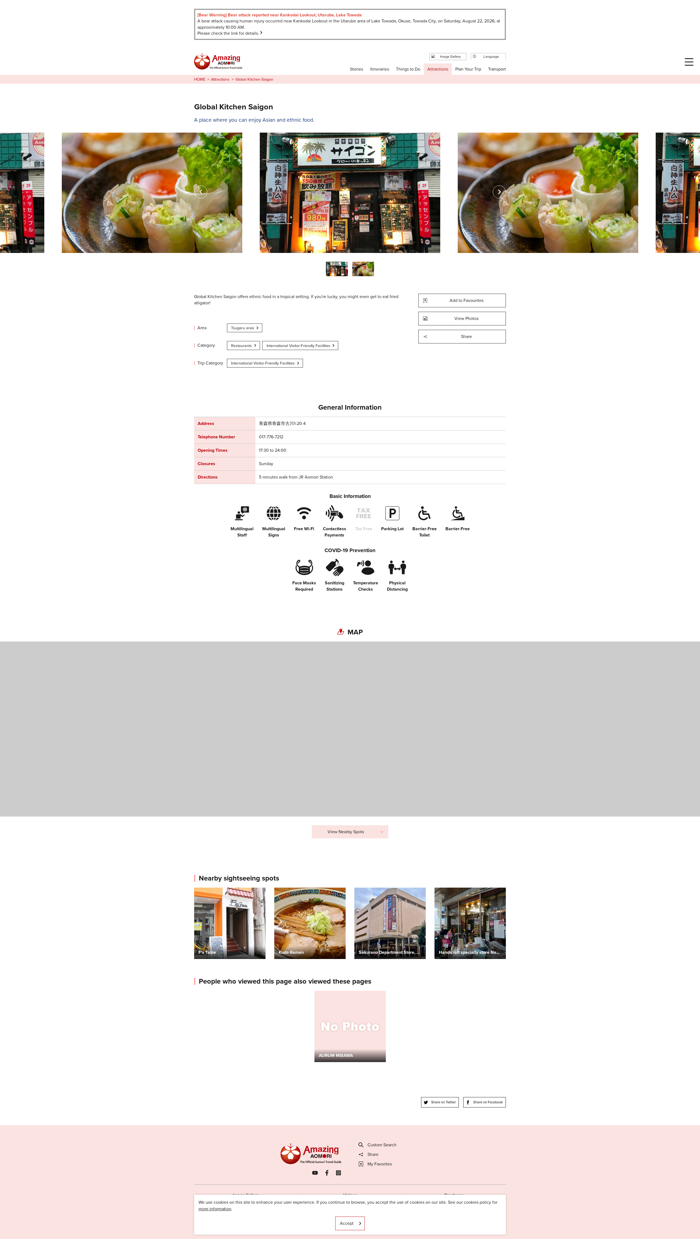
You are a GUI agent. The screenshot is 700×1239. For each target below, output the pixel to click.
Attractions (220, 79)
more (199, 890)
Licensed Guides (315, 1218)
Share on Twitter (443, 1102)
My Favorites (380, 1164)
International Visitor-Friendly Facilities (298, 346)
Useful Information (383, 1218)
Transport (497, 69)
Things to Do (408, 69)
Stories (356, 69)
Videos (350, 1195)
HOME (199, 79)
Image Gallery (246, 1195)
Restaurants (241, 346)
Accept (347, 1223)
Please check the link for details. (228, 33)
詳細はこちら (327, 993)
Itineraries (379, 69)
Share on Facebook (488, 1102)
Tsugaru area (242, 328)
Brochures (454, 1195)
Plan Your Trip (468, 69)
